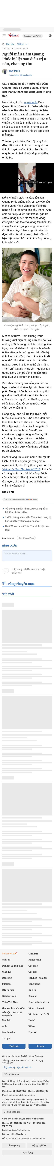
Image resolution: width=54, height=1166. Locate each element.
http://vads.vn (18, 1134)
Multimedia (8, 1032)
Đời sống (7, 978)
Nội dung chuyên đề (38, 1014)
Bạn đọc (32, 996)
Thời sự (6, 959)
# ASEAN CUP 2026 (33, 36)
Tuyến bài (14, 1046)
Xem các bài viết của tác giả (20, 75)
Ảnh (4, 1026)
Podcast (32, 1032)
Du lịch (32, 990)
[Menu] (4, 36)
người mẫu (31, 102)
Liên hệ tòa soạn (12, 1074)
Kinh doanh (34, 959)
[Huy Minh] (5, 71)
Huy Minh (14, 70)
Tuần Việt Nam (10, 1002)
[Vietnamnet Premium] (9, 955)
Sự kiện (40, 1046)
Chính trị (33, 953)
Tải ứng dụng (14, 1145)
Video (31, 1026)
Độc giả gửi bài (39, 1145)
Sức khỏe (7, 984)
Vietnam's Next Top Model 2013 (21, 469)
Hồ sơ (31, 1020)
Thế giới (32, 971)
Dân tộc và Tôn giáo (12, 965)
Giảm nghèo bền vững (13, 1008)
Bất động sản (9, 996)
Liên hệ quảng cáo (13, 1111)
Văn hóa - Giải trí (15, 44)
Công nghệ (34, 984)
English (6, 1020)
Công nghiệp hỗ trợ (38, 1002)
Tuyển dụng (27, 1152)
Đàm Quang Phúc (26, 538)
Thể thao (33, 965)
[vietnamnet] (14, 37)
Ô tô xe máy (8, 990)
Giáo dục (6, 971)
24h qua (6, 1038)
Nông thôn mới (36, 1008)
